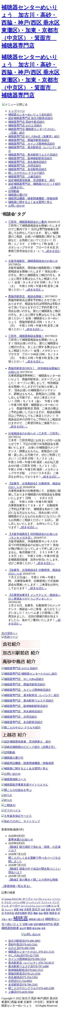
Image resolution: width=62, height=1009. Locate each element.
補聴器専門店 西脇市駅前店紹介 (29, 140)
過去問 (23, 928)
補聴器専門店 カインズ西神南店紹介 (31, 143)
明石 (30, 913)
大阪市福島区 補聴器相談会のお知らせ (33, 261)
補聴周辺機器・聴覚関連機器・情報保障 (33, 198)
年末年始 (9, 913)
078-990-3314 (27, 959)
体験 (21, 910)
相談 (46, 913)
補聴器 (20, 918)
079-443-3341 (23, 944)
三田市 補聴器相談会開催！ (26, 336)
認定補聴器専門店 (43, 924)
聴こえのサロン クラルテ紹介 (26, 172)
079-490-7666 (21, 948)
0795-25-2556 (24, 973)
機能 (35, 913)
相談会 (53, 913)
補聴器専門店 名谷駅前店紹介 (27, 169)
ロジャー (9, 910)
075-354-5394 (23, 977)
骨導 (43, 928)
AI (2, 899)
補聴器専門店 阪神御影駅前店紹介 (30, 158)
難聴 (29, 928)
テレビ (7, 902)
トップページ (16, 110)
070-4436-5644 (20, 991)
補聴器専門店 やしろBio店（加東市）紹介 (34, 136)
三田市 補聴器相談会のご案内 (27, 221)
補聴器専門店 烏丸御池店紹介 (27, 161)
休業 (16, 909)
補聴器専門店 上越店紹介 (24, 176)
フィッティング (33, 902)
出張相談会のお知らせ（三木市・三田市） (34, 433)
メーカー (14, 905)
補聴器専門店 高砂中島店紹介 (26, 121)
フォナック (46, 902)
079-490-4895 (24, 940)
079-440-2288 (31, 988)
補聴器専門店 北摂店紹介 (24, 165)
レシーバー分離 (43, 906)
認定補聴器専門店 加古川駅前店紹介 (30, 118)
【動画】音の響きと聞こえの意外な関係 (33, 879)
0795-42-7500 (23, 955)
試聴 (25, 924)
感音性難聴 (21, 913)
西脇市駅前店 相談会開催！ (26, 296)
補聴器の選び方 (18, 194)
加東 (43, 910)
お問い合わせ (16, 205)
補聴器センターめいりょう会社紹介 (30, 114)
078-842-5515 (25, 970)
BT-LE (15, 899)
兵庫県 (27, 909)
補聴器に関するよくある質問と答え (30, 202)
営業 (48, 909)
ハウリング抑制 (18, 902)
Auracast (8, 899)
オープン (28, 898)
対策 (53, 909)
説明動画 (13, 191)
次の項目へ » (9, 633)
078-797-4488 (28, 966)
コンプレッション (42, 899)
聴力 (10, 919)
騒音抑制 (36, 928)
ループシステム (28, 906)
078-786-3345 (23, 984)
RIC (20, 899)
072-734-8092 (20, 980)
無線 (41, 913)
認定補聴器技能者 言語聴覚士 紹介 (31, 180)
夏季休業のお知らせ (20, 839)
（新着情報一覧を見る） (16, 886)
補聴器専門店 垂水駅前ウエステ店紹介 (33, 154)
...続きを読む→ (34, 289)
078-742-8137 (31, 962)
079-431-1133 (31, 951)
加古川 (36, 909)
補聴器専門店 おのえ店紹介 (25, 125)
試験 (30, 924)
